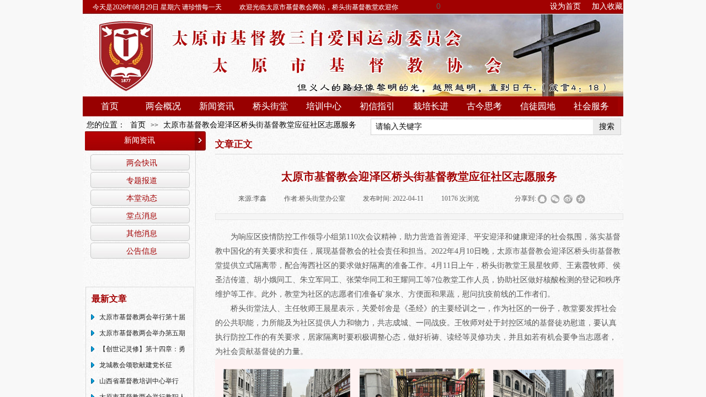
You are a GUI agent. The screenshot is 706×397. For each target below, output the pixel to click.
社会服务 (591, 106)
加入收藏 (607, 6)
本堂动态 (141, 198)
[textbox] (482, 127)
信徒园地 (537, 106)
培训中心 (323, 106)
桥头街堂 (270, 106)
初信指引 (377, 106)
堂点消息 (141, 215)
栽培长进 (430, 106)
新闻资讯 (216, 106)
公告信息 (141, 250)
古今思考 (484, 106)
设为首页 (565, 6)
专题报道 (141, 180)
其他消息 (141, 233)
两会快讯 (141, 162)
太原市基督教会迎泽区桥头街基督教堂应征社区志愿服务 (259, 125)
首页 (110, 106)
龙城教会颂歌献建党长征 (135, 365)
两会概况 (163, 106)
